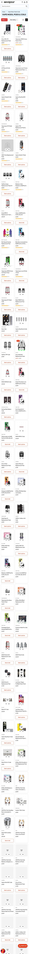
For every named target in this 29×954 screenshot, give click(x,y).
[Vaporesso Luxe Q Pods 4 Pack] (21, 261)
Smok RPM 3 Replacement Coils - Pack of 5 (6, 214)
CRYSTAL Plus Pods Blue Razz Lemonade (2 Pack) (7, 811)
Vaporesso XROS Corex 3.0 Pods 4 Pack (7, 271)
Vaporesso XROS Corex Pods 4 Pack (21, 39)
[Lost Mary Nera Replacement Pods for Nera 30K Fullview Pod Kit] (21, 700)
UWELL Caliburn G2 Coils (20, 519)
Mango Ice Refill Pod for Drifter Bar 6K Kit (7, 492)
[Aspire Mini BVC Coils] (7, 873)
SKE (16, 785)
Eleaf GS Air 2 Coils (6, 762)
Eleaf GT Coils (5, 709)
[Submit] (26, 6)
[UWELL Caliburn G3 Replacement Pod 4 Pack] (21, 922)
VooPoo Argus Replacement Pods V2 (7, 184)
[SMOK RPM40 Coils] (7, 372)
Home (3, 11)
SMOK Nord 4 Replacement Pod (6, 683)
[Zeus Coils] (7, 319)
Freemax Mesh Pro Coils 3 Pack (21, 628)
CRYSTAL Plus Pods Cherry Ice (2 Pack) (20, 833)
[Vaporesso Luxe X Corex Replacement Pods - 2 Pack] (21, 58)
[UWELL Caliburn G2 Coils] (21, 509)
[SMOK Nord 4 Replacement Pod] (7, 673)
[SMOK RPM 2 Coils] (21, 427)
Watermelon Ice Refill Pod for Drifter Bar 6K (7, 437)
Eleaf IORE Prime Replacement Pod (20, 300)
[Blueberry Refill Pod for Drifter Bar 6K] (7, 563)
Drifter (17, 182)
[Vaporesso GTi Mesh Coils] (7, 290)
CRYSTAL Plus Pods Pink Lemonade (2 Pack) (21, 910)
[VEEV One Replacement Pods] (7, 145)
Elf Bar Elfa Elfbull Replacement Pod (20, 601)
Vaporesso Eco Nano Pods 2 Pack (7, 601)
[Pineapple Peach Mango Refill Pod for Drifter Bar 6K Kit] (7, 618)
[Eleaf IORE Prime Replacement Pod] (21, 290)
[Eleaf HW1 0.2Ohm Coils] (7, 823)
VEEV (3, 153)
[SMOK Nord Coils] (21, 645)
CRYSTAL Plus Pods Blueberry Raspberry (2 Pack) (7, 861)
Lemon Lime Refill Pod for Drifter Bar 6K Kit (21, 573)
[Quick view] (9, 33)
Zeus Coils (4, 329)
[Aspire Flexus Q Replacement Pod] (21, 454)
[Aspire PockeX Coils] (7, 87)
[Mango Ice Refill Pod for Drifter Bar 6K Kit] (7, 481)
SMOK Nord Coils (20, 655)
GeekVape (4, 327)
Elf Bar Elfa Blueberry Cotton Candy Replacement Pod (7, 789)
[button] (27, 2)
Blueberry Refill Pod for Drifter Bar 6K (7, 573)
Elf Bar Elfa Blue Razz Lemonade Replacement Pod (21, 492)
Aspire (3, 66)
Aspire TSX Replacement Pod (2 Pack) (20, 127)
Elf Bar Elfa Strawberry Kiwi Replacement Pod (21, 763)
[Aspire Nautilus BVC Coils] (21, 87)
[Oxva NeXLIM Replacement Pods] (21, 345)
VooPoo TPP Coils (6, 354)
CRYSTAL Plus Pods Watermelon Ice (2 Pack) (7, 910)
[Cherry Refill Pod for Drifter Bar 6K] (21, 203)
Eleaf (17, 298)
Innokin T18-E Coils (20, 810)
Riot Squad (4, 240)
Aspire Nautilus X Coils (7, 736)
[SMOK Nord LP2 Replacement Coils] (7, 645)
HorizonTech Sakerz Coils (6, 410)
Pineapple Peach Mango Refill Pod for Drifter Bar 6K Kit (7, 628)
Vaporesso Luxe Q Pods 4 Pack (21, 271)
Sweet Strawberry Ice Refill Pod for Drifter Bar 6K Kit (21, 382)
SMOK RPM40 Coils (6, 382)
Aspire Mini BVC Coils (7, 882)
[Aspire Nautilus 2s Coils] (21, 319)
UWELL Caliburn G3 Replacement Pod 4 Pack (20, 933)
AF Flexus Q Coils (6, 68)
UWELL (17, 516)
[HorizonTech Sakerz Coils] (7, 400)
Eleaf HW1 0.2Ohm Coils (6, 833)
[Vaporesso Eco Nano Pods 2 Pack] (7, 591)
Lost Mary (18, 707)
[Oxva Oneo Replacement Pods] (7, 454)
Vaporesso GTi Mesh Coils (7, 300)
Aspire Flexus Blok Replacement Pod (6, 933)
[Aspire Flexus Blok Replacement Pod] (7, 922)
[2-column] (26, 19)
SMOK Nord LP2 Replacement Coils (6, 655)
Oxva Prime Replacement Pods (20, 883)
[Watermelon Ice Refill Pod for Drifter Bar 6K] (7, 427)
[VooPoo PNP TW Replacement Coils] (21, 536)
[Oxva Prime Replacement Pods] (21, 873)
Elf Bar (17, 489)
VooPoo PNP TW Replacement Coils (20, 546)
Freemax (18, 625)
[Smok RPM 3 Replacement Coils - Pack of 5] (7, 203)
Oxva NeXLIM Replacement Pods (20, 355)
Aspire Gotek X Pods (21, 155)
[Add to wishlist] (6, 33)
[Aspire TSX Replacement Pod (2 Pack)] (21, 116)
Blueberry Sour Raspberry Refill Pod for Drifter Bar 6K (21, 185)
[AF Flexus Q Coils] (7, 58)
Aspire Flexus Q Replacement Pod (20, 464)
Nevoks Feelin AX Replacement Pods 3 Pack (21, 737)
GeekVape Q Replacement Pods (6, 519)
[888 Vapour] (9, 2)
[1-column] (23, 19)
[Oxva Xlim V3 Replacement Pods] (7, 29)
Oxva (3, 37)
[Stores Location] (22, 2)
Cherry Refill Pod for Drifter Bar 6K (20, 213)
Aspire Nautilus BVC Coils (20, 97)
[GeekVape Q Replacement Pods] (7, 509)
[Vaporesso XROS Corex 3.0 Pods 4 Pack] (7, 261)
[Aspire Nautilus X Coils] (7, 727)
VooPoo (4, 182)
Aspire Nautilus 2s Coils (21, 329)
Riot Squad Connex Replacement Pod (6, 242)
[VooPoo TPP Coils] (7, 345)
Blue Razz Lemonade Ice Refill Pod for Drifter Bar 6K (21, 243)
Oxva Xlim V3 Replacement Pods (6, 39)
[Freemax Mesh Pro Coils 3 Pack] (21, 618)
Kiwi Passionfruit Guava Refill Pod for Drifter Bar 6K (20, 410)
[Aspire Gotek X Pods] (21, 145)
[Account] (24, 2)
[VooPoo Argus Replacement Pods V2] (7, 174)
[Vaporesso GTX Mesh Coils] (7, 116)
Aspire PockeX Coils (6, 97)
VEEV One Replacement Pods (7, 155)
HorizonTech (5, 407)
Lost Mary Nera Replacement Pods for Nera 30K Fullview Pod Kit (21, 710)
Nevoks (17, 734)
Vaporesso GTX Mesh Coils (7, 126)
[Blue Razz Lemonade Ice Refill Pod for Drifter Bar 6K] (21, 232)
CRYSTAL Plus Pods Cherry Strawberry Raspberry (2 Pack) (20, 789)
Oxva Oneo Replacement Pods (6, 464)
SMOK (3, 211)
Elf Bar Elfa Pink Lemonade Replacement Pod (6, 546)
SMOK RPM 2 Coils (20, 436)
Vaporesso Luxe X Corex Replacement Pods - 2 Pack (21, 69)
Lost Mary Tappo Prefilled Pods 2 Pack (21, 683)
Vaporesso (18, 37)
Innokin (17, 808)
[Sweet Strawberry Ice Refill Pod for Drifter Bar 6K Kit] (21, 372)
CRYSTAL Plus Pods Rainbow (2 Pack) (20, 860)
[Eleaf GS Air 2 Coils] (7, 753)
